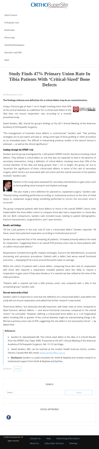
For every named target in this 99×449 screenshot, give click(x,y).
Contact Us (35, 438)
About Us (34, 443)
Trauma (17, 369)
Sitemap (73, 443)
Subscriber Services (54, 443)
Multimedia (9, 30)
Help (48, 438)
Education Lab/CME (13, 52)
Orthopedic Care (11, 22)
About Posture (10, 15)
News (6, 60)
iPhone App (9, 37)
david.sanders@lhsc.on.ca (52, 352)
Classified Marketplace (14, 45)
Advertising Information (68, 438)
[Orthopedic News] (49, 7)
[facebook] (49, 417)
